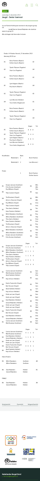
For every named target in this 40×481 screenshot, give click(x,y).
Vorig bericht (6, 404)
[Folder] (11, 462)
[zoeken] (37, 5)
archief (5, 11)
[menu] (32, 5)
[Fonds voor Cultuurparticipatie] (29, 452)
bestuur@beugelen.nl (11, 476)
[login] (27, 5)
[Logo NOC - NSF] (11, 440)
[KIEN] (29, 459)
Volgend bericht (33, 404)
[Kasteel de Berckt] (11, 451)
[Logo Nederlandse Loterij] (29, 437)
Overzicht (20, 404)
